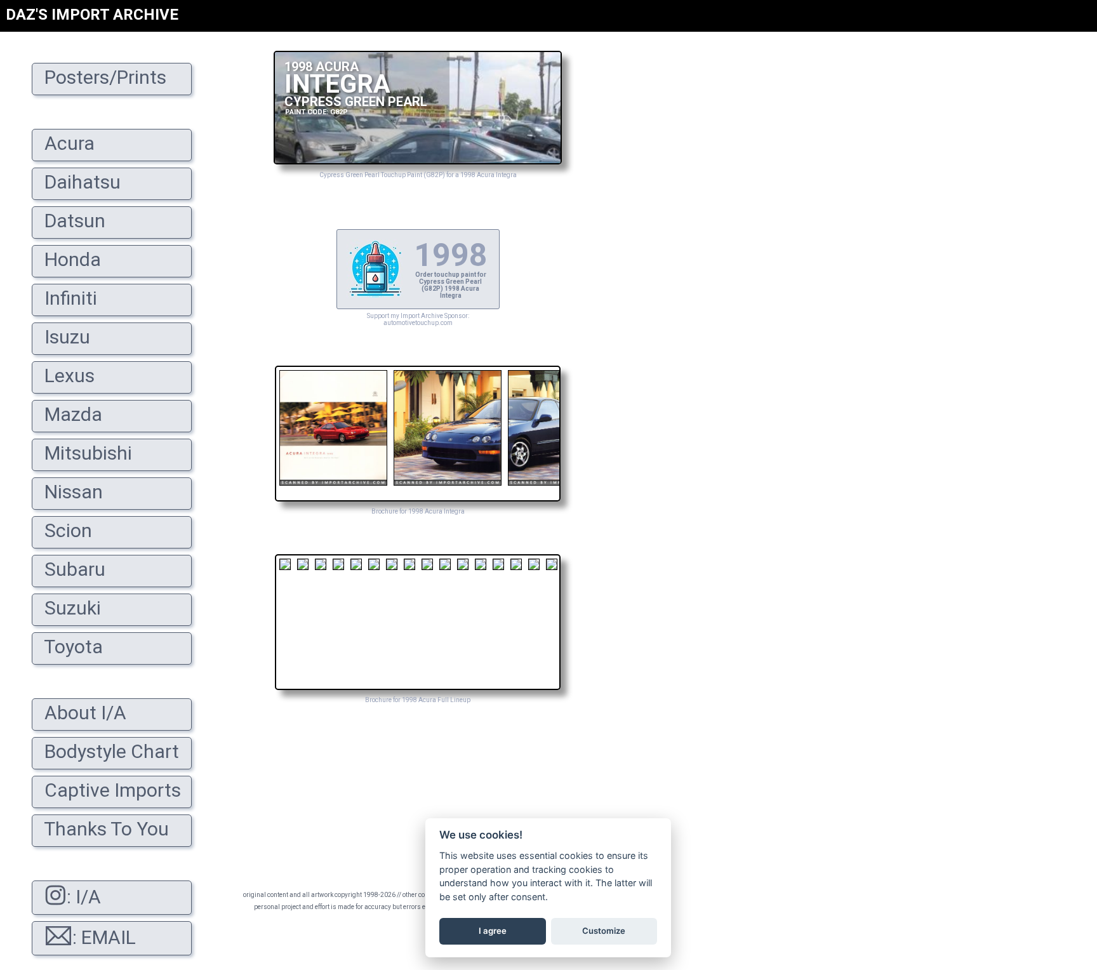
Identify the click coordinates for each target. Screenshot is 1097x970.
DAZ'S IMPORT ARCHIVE (92, 14)
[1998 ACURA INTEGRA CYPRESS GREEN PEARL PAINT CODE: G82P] (417, 161)
